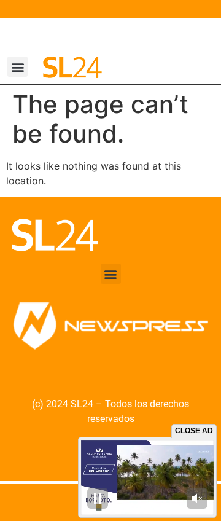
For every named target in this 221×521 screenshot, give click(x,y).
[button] (17, 67)
